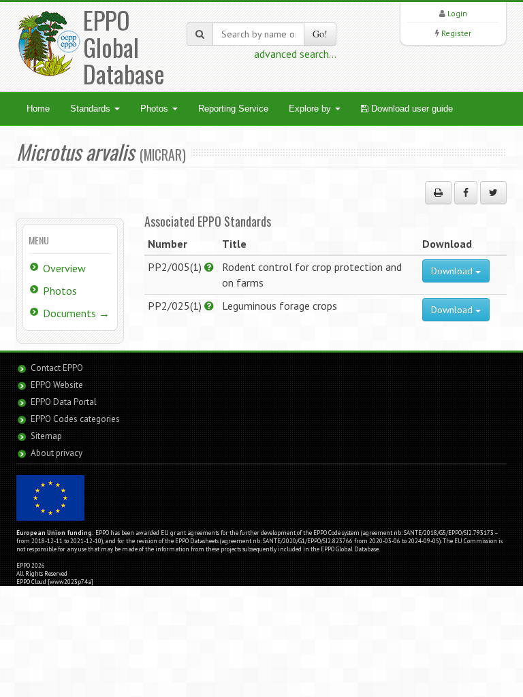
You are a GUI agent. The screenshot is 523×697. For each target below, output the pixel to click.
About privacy (56, 453)
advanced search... (295, 54)
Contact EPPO (57, 368)
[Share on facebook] (465, 192)
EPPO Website (57, 385)
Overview (64, 268)
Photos (155, 108)
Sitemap (46, 436)
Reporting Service (233, 108)
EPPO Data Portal (64, 402)
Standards (91, 108)
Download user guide (410, 108)
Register (456, 33)
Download (453, 271)
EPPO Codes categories (75, 419)
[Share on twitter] (493, 192)
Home (38, 108)
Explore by (311, 108)
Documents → (76, 313)
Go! (320, 33)
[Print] (438, 192)
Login (457, 13)
